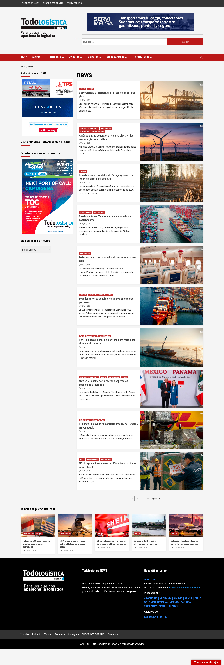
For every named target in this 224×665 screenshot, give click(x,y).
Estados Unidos (85, 212)
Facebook (60, 634)
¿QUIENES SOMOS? (30, 3)
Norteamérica (99, 212)
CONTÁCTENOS (74, 3)
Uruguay (39, 534)
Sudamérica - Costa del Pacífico (92, 132)
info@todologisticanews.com (184, 587)
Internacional (106, 128)
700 (147, 498)
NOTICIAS (37, 57)
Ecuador (83, 295)
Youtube (25, 634)
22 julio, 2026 (85, 100)
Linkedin (36, 634)
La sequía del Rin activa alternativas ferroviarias (145, 542)
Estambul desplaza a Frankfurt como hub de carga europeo (185, 542)
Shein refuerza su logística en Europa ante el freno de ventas (111, 542)
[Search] (201, 57)
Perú (82, 336)
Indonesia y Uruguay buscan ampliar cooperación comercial (36, 544)
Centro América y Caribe (89, 128)
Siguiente (156, 498)
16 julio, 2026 (85, 224)
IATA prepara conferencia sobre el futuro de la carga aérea (72, 544)
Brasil (82, 460)
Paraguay (83, 171)
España (82, 89)
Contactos (113, 634)
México (103, 377)
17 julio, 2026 (85, 143)
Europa (90, 89)
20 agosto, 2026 (30, 551)
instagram (73, 634)
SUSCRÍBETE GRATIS (53, 3)
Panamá (124, 377)
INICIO (24, 57)
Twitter (48, 634)
